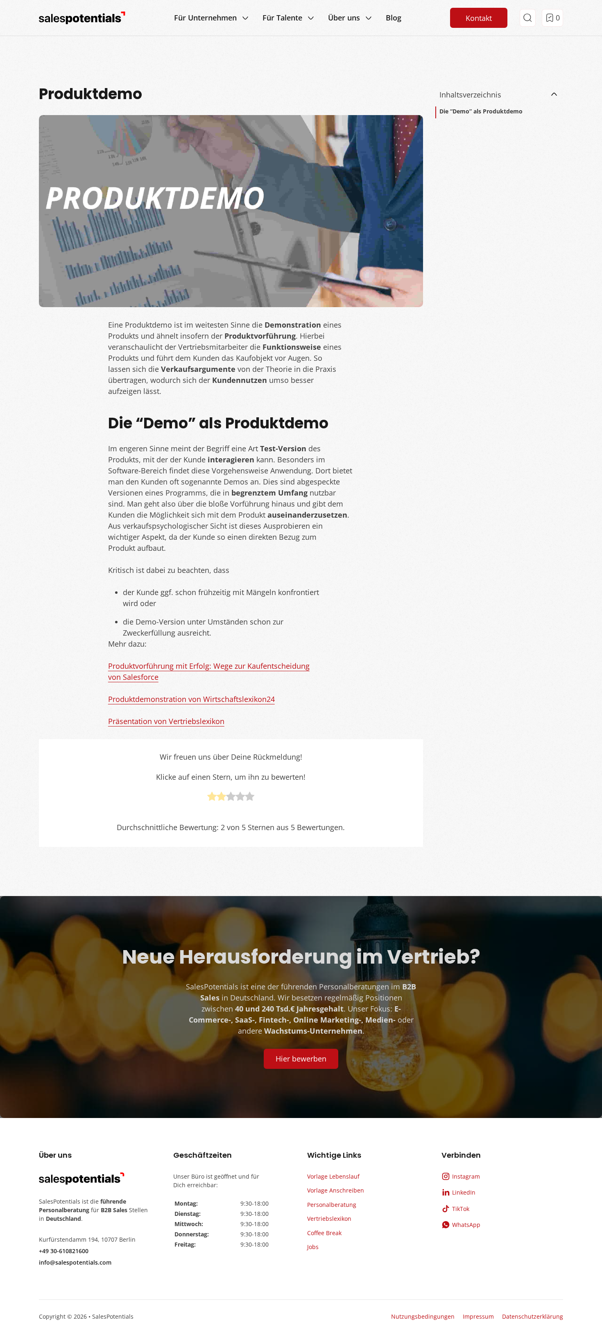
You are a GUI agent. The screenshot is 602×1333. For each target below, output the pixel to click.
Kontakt (479, 18)
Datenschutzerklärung (532, 1316)
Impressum (478, 1316)
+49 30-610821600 (63, 1251)
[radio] (212, 798)
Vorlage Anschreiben (335, 1190)
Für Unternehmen (205, 18)
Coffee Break (324, 1233)
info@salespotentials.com (75, 1262)
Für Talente (282, 18)
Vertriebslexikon (329, 1218)
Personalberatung (331, 1205)
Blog (393, 18)
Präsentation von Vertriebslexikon (166, 721)
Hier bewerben (301, 1059)
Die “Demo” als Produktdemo (481, 111)
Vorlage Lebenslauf (333, 1176)
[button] (499, 94)
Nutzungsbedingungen (423, 1316)
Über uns (344, 18)
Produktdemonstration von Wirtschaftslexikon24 (191, 699)
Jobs (313, 1247)
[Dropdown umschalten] (245, 18)
